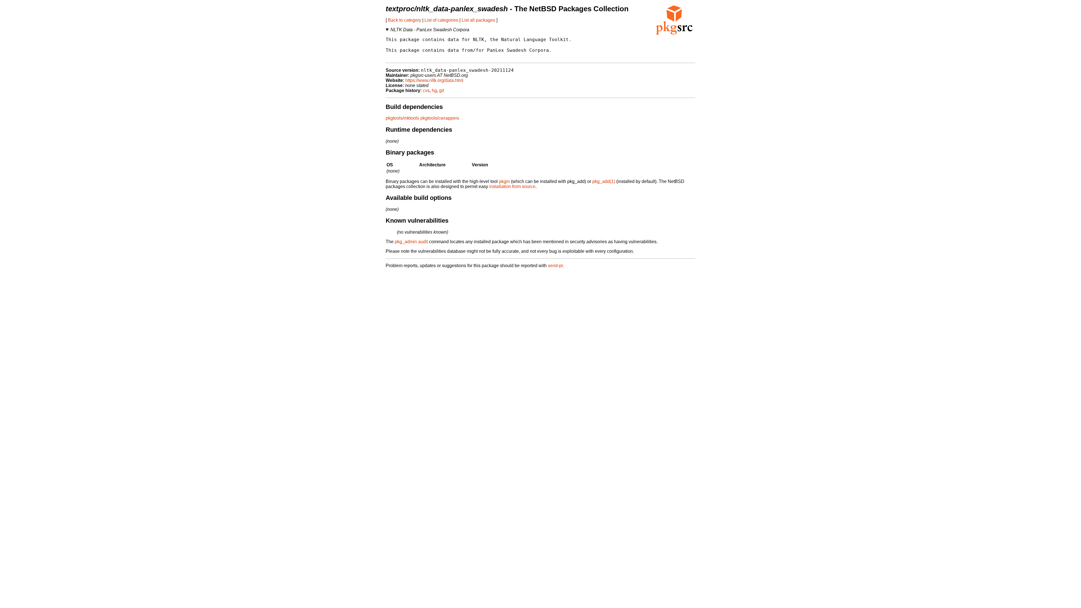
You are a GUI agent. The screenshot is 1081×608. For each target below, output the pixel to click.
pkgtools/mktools (402, 118)
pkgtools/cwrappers (439, 118)
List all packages (478, 20)
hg (434, 90)
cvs (426, 90)
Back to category (404, 20)
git (441, 90)
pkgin (504, 181)
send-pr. (556, 265)
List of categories (441, 20)
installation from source (512, 186)
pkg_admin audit (411, 241)
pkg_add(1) (603, 181)
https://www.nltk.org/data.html (434, 80)
